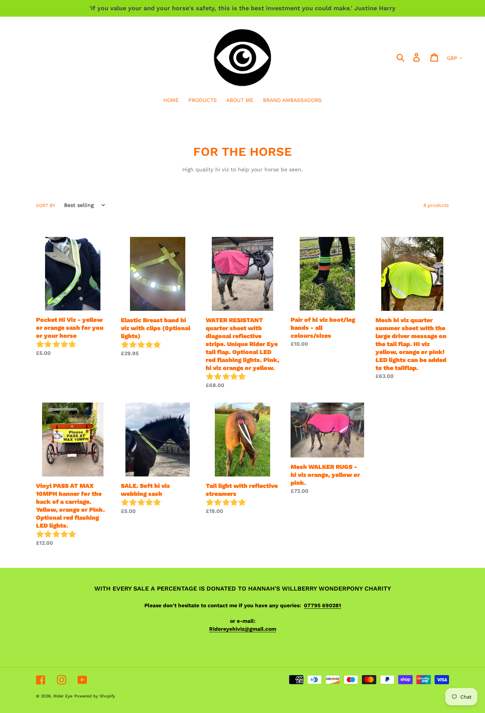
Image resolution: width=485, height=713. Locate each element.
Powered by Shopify (94, 696)
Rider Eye (62, 696)
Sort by (45, 205)
